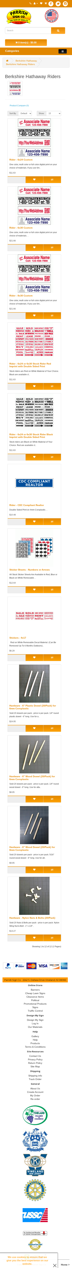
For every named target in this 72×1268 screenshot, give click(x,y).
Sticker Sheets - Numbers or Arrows (29, 569)
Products (35, 1043)
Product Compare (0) (19, 105)
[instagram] (65, 4)
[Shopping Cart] (46, 3)
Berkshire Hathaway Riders (20, 64)
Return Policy (35, 1063)
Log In (35, 1023)
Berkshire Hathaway (26, 60)
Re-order (35, 1099)
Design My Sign (35, 1020)
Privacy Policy (35, 1059)
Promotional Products (35, 1003)
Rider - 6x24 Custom (20, 159)
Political (35, 1000)
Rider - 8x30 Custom (20, 295)
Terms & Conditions (35, 1046)
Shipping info (35, 1075)
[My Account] (36, 3)
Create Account (35, 1092)
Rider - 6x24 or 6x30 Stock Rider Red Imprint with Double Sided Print (30, 365)
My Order (35, 1095)
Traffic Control (35, 1010)
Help (35, 1039)
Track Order (35, 1079)
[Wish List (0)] (41, 3)
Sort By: (12, 113)
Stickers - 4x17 (17, 637)
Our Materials (35, 1027)
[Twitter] (58, 4)
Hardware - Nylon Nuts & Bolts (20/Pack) (32, 918)
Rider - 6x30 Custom (20, 227)
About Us (35, 1088)
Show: (41, 113)
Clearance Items (35, 996)
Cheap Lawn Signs (35, 993)
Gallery (35, 1036)
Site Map (35, 1066)
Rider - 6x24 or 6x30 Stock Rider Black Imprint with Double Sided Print (31, 436)
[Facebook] (50, 4)
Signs (35, 1007)
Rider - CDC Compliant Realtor (26, 505)
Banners (35, 989)
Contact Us (35, 1056)
